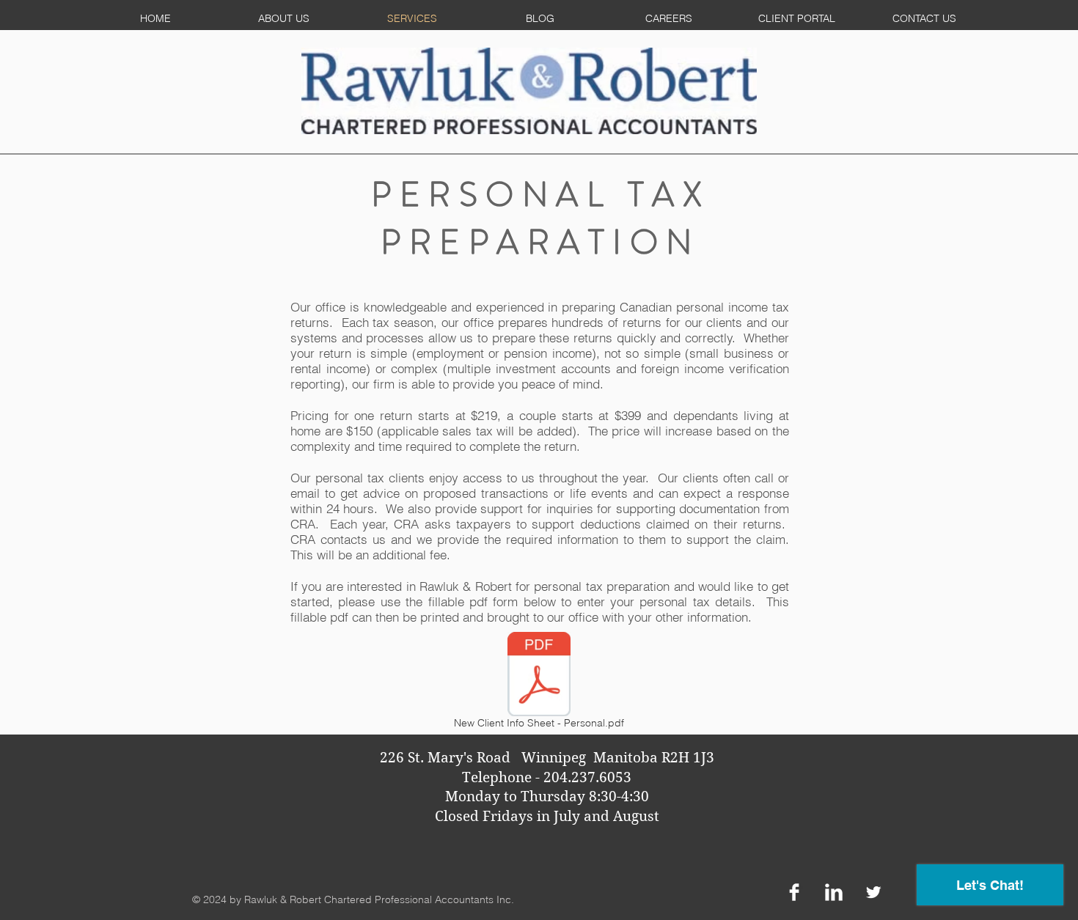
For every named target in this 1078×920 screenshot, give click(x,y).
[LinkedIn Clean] (834, 892)
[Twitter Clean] (873, 892)
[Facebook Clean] (794, 892)
